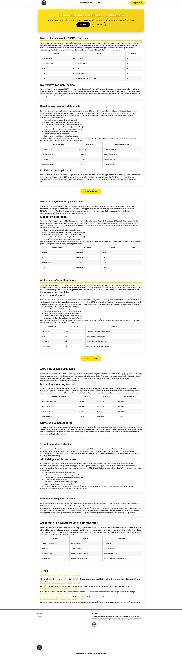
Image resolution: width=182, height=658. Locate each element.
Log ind (99, 24)
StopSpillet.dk (128, 619)
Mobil (100, 3)
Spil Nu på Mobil (91, 359)
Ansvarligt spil (41, 613)
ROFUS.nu (131, 616)
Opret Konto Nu (91, 191)
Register (83, 24)
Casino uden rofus (85, 3)
